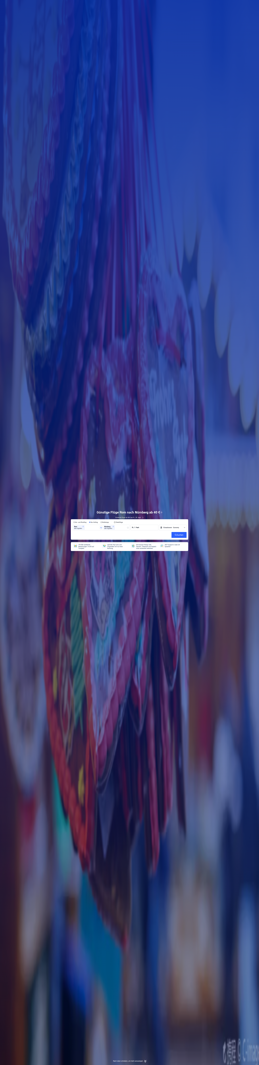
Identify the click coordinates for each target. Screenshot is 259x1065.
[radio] (79, 522)
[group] (86, 527)
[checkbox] (118, 522)
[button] (210, 3)
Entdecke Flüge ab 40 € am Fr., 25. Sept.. (128, 517)
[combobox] (85, 527)
